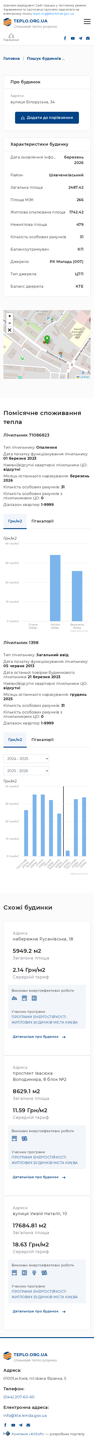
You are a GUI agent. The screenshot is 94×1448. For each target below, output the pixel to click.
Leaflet (84, 377)
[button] (47, 339)
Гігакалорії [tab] (42, 521)
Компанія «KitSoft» (29, 1434)
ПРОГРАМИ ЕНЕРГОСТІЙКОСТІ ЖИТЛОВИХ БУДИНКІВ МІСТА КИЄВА (45, 1020)
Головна (11, 58)
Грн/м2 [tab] (15, 521)
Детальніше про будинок (36, 1037)
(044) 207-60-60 (19, 1397)
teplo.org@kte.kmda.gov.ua (53, 13)
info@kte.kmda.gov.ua (25, 1415)
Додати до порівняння (50, 117)
